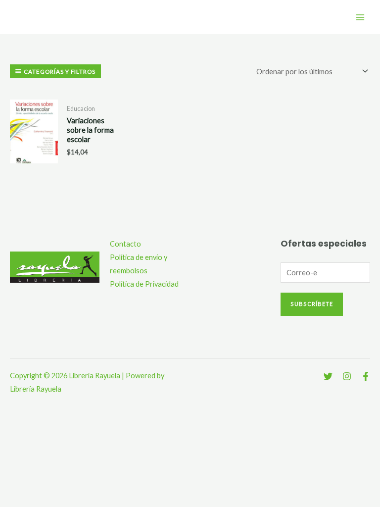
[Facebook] (365, 376)
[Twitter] (328, 376)
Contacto (125, 244)
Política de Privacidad (144, 284)
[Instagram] (346, 376)
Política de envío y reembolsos (138, 264)
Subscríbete (311, 304)
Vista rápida (34, 157)
